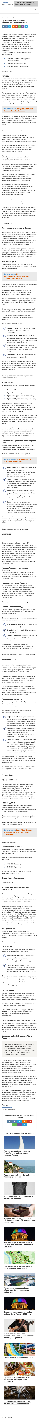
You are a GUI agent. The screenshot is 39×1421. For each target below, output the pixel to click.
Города (5, 3)
